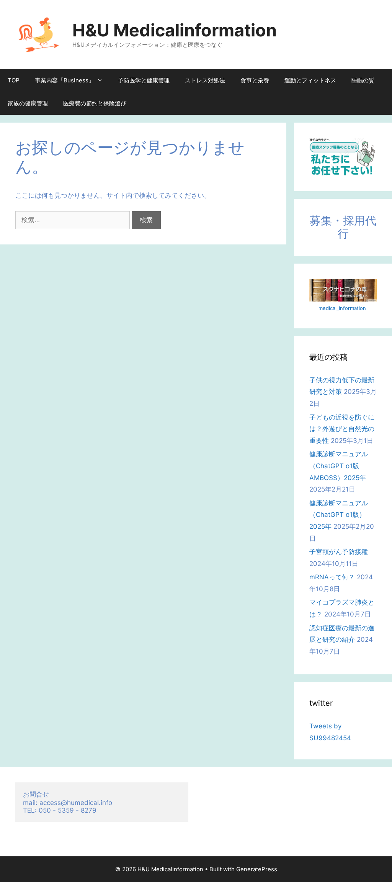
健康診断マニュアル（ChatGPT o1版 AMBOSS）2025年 (338, 465)
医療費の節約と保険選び (94, 103)
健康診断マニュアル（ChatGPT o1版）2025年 (338, 514)
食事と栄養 (254, 80)
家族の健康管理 (28, 103)
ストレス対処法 (205, 80)
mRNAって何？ (332, 577)
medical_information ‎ (343, 308)
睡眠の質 (362, 80)
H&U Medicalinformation (174, 30)
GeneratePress (256, 869)
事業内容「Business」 (64, 80)
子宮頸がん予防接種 (338, 552)
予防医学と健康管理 (144, 80)
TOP (14, 80)
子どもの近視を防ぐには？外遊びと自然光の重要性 (341, 428)
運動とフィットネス (310, 80)
